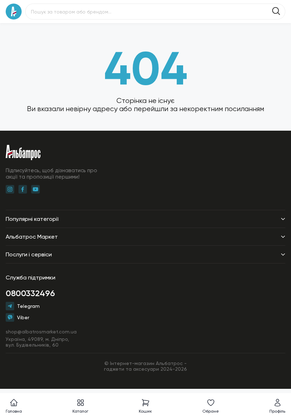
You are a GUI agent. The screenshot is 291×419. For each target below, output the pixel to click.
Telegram (28, 306)
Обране (210, 411)
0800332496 (30, 293)
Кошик (145, 411)
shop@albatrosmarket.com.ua (41, 331)
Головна (14, 411)
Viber (23, 317)
